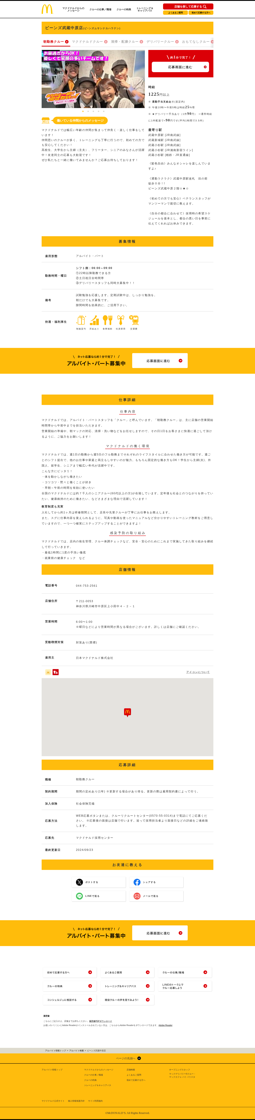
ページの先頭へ (125, 1058)
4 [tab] (98, 111)
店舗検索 (131, 1069)
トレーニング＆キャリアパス (144, 9)
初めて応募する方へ (201, 13)
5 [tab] (103, 111)
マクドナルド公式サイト (53, 1101)
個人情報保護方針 (76, 1101)
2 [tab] (88, 111)
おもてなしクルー (196, 41)
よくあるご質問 (175, 13)
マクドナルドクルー (87, 41)
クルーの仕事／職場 (100, 9)
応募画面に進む (180, 67)
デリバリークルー (160, 41)
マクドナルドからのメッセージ (73, 9)
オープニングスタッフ (179, 1069)
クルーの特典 (124, 9)
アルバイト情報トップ (52, 1069)
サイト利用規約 (95, 1101)
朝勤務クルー (53, 41)
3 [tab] (93, 111)
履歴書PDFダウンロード (100, 1021)
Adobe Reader (165, 1025)
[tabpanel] (93, 79)
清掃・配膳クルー (125, 41)
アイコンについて (198, 671)
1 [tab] (83, 111)
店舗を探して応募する (188, 6)
